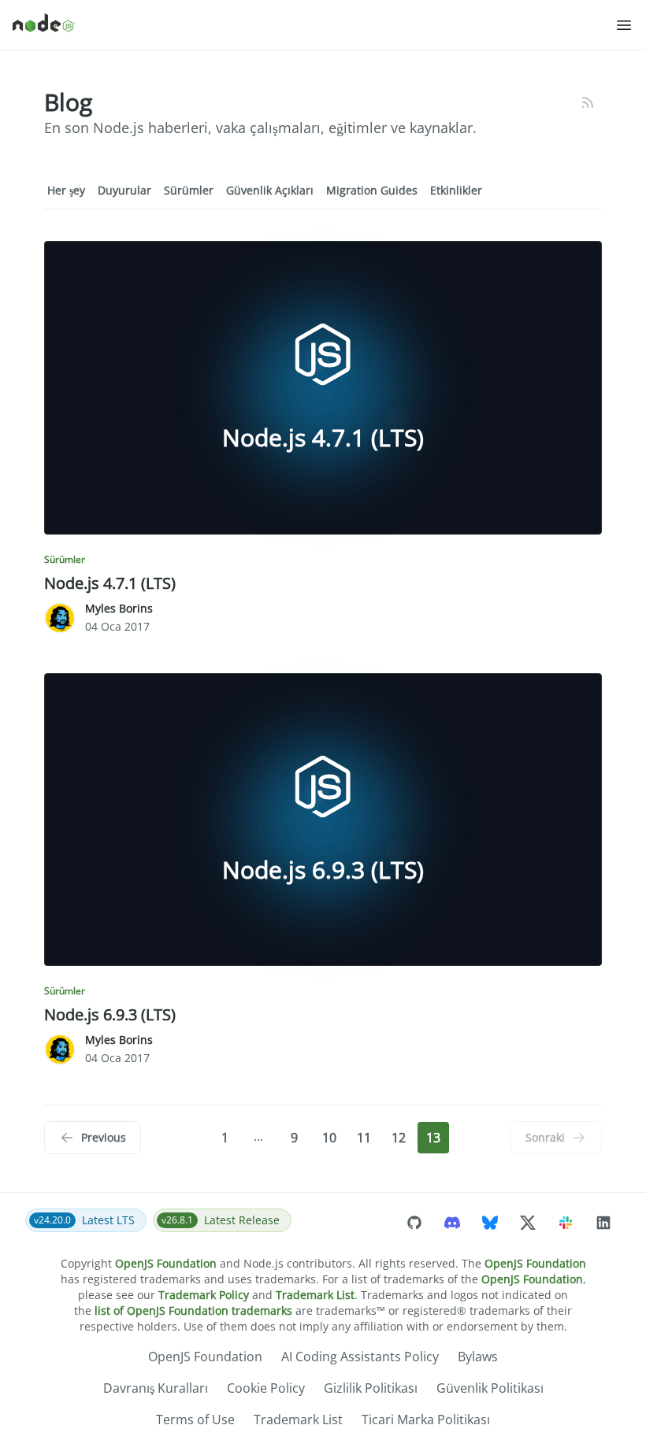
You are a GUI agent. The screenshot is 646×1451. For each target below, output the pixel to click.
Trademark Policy (203, 1294)
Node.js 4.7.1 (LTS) (110, 583)
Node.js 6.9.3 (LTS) (110, 1014)
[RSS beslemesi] (588, 102)
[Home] (313, 25)
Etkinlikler (456, 190)
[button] (623, 25)
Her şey (66, 190)
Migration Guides (372, 190)
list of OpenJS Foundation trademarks (193, 1310)
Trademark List (315, 1294)
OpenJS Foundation (166, 1263)
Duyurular (124, 190)
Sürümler (188, 190)
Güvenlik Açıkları (270, 190)
